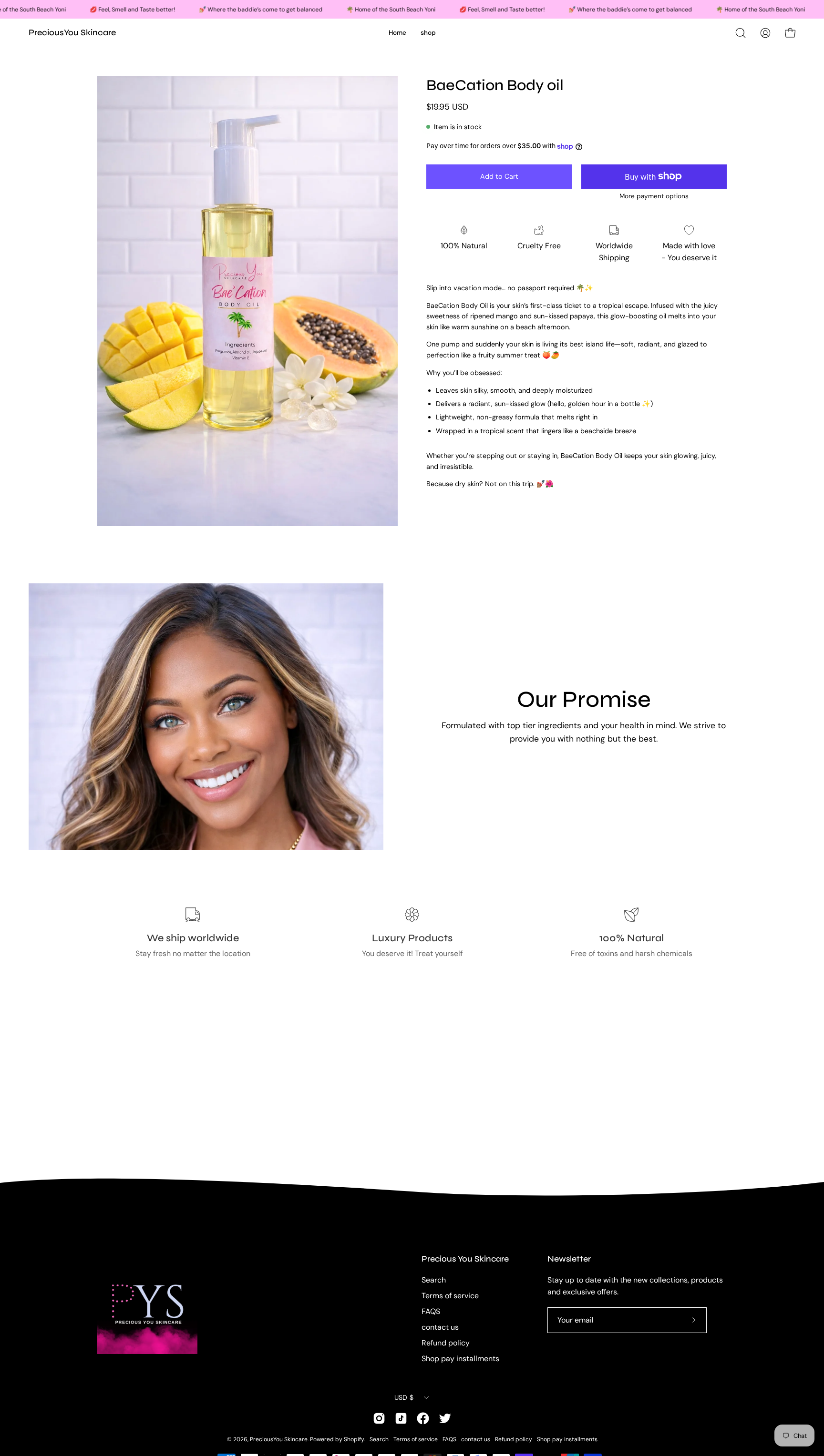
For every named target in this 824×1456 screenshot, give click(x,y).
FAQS (431, 1311)
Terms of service (450, 1296)
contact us (440, 1327)
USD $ (403, 1397)
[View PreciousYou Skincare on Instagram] (379, 1418)
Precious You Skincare (465, 1259)
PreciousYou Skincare (72, 32)
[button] (741, 33)
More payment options (654, 196)
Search (434, 1280)
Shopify (354, 1439)
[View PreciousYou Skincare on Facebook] (423, 1418)
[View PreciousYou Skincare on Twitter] (445, 1418)
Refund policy (446, 1343)
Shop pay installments (460, 1359)
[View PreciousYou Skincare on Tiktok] (401, 1418)
